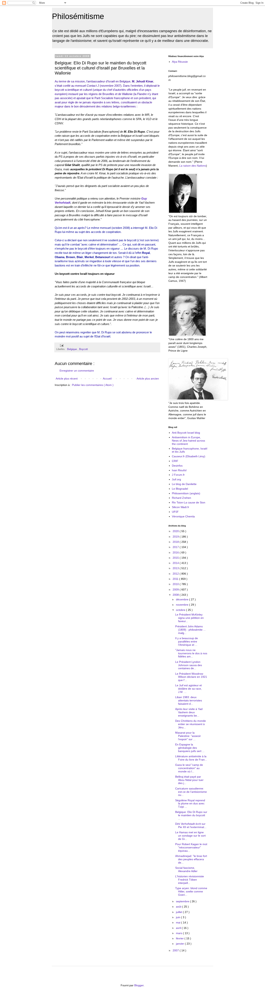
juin (178, 917)
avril (179, 927)
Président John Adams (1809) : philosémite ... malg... (190, 630)
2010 (176, 584)
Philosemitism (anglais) (186, 493)
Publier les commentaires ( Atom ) (92, 384)
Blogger (139, 985)
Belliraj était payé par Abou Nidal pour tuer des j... (189, 780)
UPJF (175, 511)
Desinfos (177, 465)
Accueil (107, 378)
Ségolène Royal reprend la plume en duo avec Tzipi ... (190, 803)
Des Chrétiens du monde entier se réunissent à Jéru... (190, 724)
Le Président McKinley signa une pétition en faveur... (189, 618)
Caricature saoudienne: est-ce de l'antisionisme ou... (191, 792)
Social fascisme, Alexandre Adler (186, 869)
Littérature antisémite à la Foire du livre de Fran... (191, 758)
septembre (183, 901)
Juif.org (176, 479)
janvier (180, 943)
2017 (176, 547)
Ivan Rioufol (179, 470)
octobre (181, 609)
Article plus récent (67, 378)
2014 (176, 562)
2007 (176, 950)
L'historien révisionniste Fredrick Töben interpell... (189, 879)
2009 (176, 589)
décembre (182, 599)
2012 (176, 573)
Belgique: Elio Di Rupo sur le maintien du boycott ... (191, 815)
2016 (176, 552)
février (180, 938)
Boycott (83, 349)
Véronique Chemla (183, 516)
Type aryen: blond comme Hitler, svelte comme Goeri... (191, 891)
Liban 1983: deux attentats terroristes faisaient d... (188, 700)
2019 (176, 536)
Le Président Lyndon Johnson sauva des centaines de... (188, 665)
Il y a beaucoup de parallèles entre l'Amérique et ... (186, 641)
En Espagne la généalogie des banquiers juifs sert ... (189, 748)
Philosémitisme (78, 16)
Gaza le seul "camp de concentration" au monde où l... (189, 768)
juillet (179, 912)
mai (178, 922)
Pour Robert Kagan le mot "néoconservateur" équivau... (191, 847)
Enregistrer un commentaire (77, 370)
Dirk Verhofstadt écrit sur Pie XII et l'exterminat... (190, 825)
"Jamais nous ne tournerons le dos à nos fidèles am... (191, 653)
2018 (176, 541)
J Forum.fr (178, 474)
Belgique (72, 349)
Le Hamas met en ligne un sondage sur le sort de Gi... (190, 835)
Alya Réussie (180, 61)
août (179, 906)
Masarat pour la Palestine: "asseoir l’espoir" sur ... (188, 736)
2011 (176, 578)
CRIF (175, 460)
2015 (176, 557)
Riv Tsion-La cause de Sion (188, 502)
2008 (176, 594)
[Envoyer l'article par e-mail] (61, 345)
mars (179, 933)
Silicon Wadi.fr (180, 507)
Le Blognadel (180, 488)
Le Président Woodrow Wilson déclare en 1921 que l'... (191, 677)
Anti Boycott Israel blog (186, 432)
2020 (176, 531)
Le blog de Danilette (184, 484)
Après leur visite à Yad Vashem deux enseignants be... (189, 712)
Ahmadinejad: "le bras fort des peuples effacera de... (191, 859)
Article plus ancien (148, 378)
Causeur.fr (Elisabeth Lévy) (188, 456)
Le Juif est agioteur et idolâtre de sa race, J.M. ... (188, 688)
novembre (182, 604)
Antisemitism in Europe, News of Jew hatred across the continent (188, 440)
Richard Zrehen (181, 497)
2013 (176, 568)
